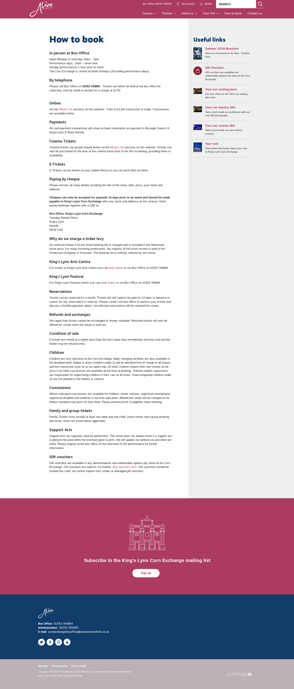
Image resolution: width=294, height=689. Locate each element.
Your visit (209, 13)
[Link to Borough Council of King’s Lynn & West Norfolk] (239, 674)
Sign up (146, 573)
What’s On (65, 109)
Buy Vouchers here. (125, 467)
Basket (208, 4)
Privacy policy (59, 666)
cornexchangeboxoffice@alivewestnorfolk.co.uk (78, 632)
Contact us (255, 13)
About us (188, 13)
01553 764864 (63, 624)
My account (188, 4)
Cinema (147, 13)
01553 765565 (68, 628)
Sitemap (42, 666)
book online (116, 267)
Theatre (167, 13)
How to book (233, 13)
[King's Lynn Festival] (115, 282)
